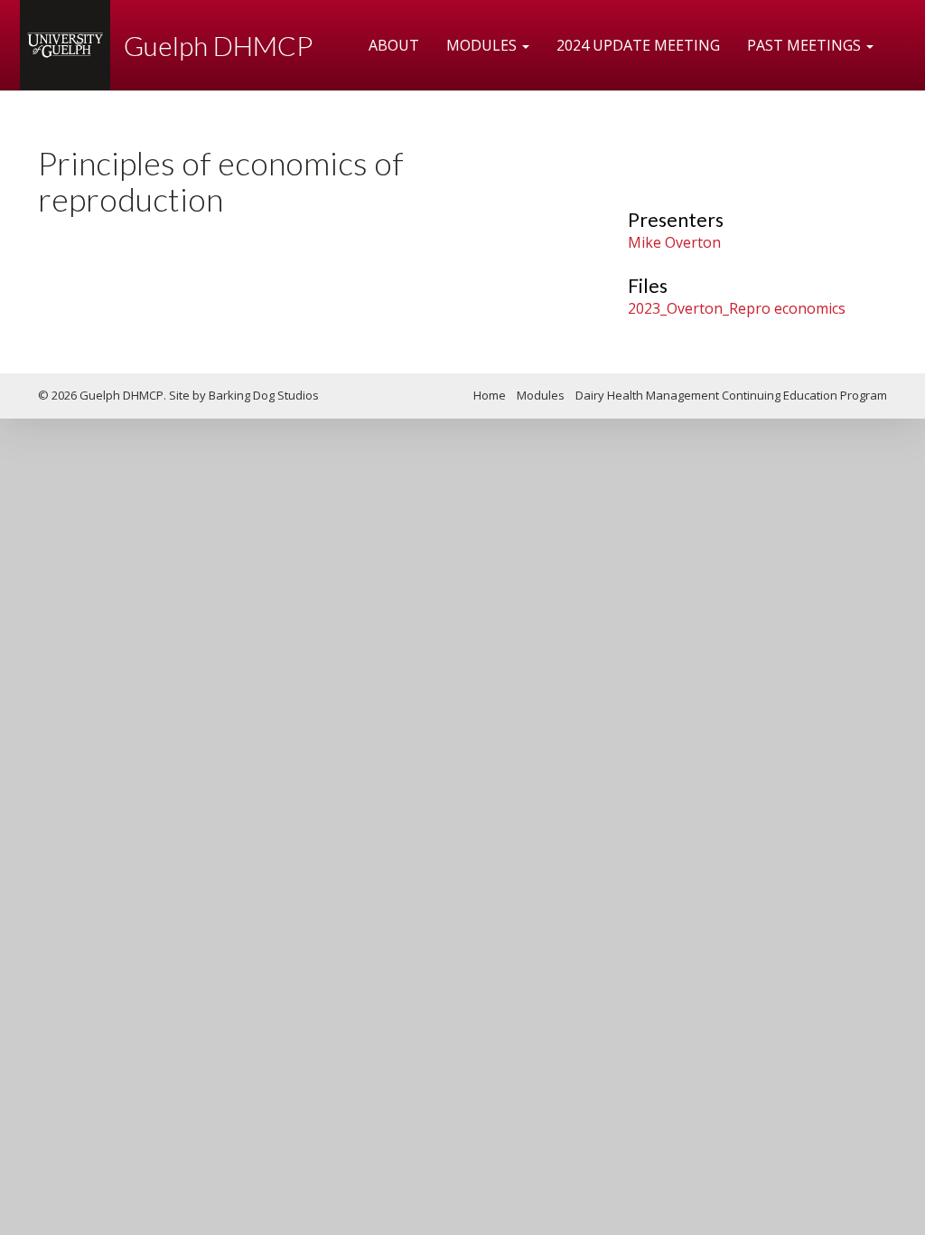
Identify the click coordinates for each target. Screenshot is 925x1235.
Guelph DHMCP (218, 45)
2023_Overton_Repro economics (737, 308)
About (394, 45)
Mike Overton (674, 242)
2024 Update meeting (638, 45)
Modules (483, 45)
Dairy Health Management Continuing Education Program (731, 395)
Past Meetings (805, 45)
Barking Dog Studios (264, 395)
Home (489, 395)
